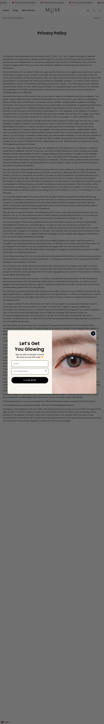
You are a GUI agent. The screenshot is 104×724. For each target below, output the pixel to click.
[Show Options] (46, 371)
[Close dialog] (93, 333)
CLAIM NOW (29, 380)
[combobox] (29, 371)
